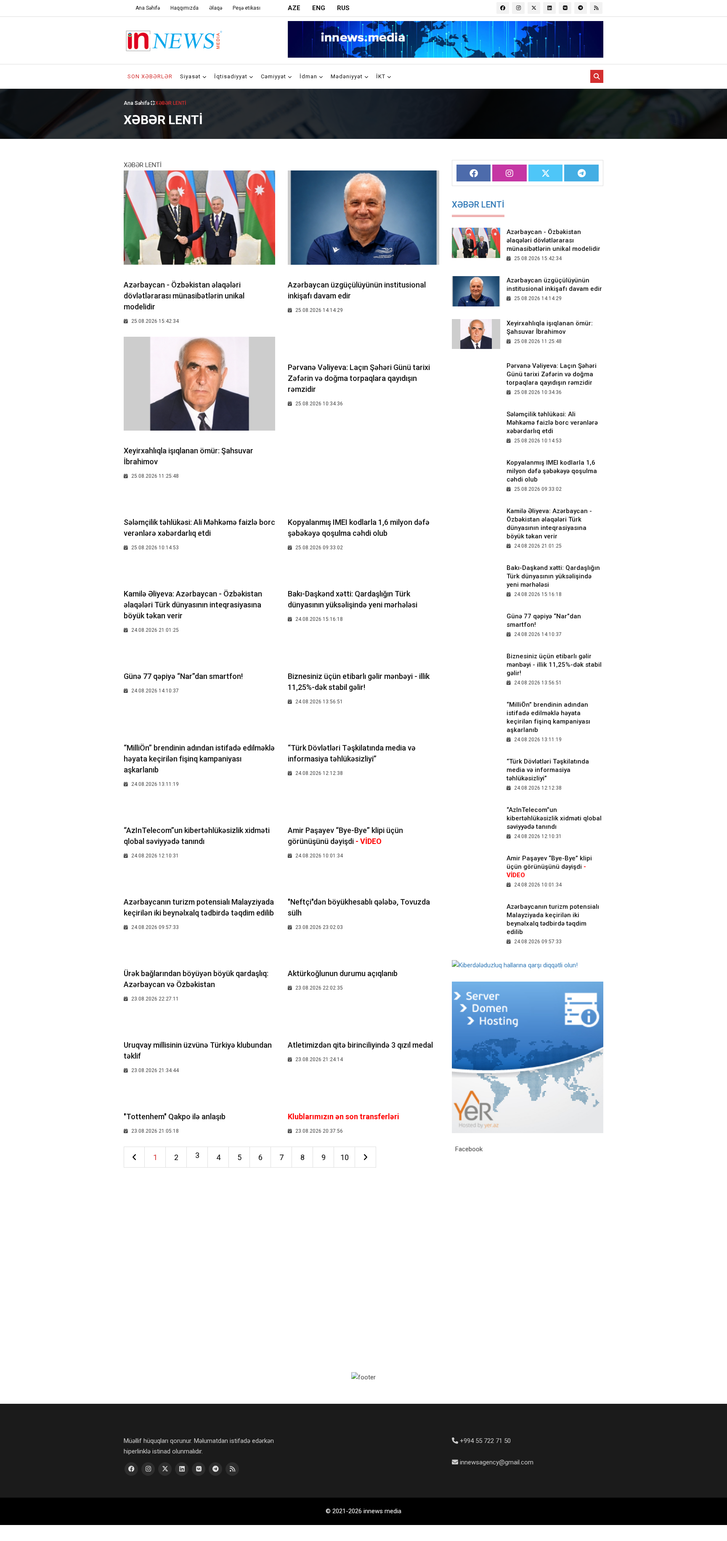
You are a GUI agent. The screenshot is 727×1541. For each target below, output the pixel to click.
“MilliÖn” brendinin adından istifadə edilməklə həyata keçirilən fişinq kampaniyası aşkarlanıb (199, 758)
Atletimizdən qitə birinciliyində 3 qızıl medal (360, 1045)
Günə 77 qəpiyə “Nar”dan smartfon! (183, 676)
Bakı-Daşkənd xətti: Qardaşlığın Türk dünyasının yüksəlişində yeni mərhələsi (553, 576)
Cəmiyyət (274, 76)
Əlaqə (215, 8)
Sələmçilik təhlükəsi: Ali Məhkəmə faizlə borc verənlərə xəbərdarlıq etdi (552, 422)
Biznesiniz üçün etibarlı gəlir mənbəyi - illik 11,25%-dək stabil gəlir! (554, 664)
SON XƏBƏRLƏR (149, 76)
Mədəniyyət (347, 76)
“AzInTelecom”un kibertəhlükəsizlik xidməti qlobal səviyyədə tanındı (554, 818)
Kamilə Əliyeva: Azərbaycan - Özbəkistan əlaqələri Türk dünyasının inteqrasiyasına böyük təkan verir (193, 604)
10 (344, 1157)
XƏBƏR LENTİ (478, 205)
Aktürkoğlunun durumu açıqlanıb (343, 973)
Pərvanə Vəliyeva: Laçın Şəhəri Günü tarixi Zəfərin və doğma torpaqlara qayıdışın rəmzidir (359, 378)
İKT (381, 76)
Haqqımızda (184, 8)
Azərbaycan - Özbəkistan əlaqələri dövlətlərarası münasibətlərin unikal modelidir (184, 295)
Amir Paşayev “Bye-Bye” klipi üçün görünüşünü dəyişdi (549, 866)
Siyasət (191, 76)
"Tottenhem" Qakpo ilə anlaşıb (175, 1116)
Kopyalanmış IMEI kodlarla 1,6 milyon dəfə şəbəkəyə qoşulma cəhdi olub (552, 471)
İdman (309, 76)
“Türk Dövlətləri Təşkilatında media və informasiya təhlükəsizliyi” (548, 770)
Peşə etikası (246, 8)
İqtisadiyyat (231, 76)
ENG (318, 8)
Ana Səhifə (147, 8)
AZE (294, 8)
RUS (343, 8)
